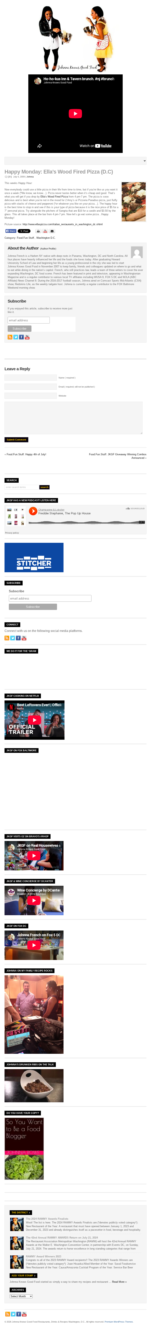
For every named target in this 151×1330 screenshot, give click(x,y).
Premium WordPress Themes (119, 1322)
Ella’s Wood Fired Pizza (54, 196)
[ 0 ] (10, 177)
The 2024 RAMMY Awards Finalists (47, 1218)
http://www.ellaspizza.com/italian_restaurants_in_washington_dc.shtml (63, 224)
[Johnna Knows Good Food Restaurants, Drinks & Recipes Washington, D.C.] (75, 71)
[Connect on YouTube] (27, 337)
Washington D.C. (46, 237)
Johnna (30, 177)
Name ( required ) (67, 378)
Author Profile (48, 248)
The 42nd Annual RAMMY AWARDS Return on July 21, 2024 (62, 1237)
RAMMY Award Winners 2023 (43, 1256)
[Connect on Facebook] (21, 337)
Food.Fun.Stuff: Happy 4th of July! (26, 454)
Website (62, 396)
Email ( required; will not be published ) (77, 387)
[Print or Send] (45, 232)
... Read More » (118, 1281)
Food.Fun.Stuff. (26, 237)
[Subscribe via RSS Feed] (10, 337)
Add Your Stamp (22, 1275)
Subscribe (16, 591)
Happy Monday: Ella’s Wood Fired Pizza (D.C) (59, 172)
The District (20, 1212)
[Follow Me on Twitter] (15, 337)
